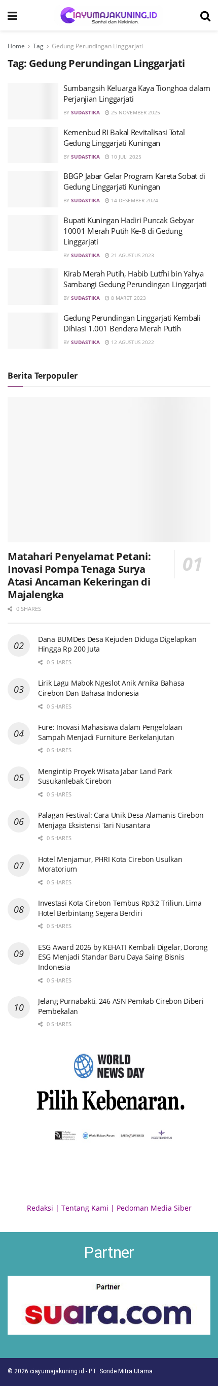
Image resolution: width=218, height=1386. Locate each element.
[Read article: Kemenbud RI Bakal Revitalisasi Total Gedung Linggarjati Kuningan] (33, 145)
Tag (38, 46)
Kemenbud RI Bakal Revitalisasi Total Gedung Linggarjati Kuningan (124, 137)
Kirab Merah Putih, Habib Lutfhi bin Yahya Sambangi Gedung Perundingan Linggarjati (134, 278)
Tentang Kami (84, 1208)
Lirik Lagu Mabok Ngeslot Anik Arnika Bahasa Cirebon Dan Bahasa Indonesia (111, 688)
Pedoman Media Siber (154, 1208)
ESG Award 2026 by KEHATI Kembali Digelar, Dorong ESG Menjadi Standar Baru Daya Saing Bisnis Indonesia (123, 957)
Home (16, 46)
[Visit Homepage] (109, 15)
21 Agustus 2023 (132, 255)
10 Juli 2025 (125, 156)
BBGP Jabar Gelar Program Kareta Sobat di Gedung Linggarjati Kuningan (134, 181)
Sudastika (85, 112)
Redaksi (40, 1208)
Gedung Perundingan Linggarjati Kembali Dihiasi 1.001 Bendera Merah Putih (132, 323)
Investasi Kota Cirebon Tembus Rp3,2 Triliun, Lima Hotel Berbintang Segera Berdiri (119, 908)
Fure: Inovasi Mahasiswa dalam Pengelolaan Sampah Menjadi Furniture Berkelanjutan (110, 732)
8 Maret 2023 (128, 297)
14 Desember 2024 (134, 200)
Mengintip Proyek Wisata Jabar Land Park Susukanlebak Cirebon (105, 776)
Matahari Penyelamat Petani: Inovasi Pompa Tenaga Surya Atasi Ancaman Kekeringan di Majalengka (79, 575)
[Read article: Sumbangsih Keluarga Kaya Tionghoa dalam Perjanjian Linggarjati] (33, 101)
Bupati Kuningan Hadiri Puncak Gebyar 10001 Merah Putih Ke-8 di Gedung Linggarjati (128, 231)
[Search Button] (205, 15)
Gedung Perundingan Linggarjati (97, 46)
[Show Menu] (12, 15)
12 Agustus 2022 (132, 342)
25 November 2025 (135, 112)
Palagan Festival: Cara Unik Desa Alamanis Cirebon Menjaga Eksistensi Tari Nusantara (120, 820)
